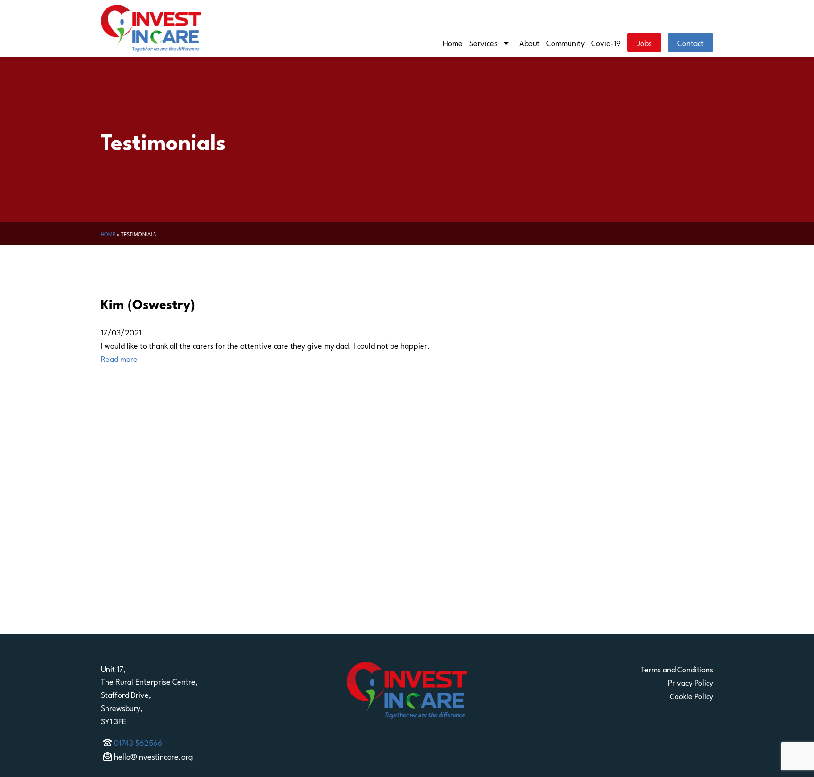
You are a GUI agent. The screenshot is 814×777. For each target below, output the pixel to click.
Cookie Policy (691, 695)
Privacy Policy (690, 681)
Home (453, 42)
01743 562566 (138, 742)
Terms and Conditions (677, 668)
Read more (119, 358)
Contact (690, 42)
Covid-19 (606, 42)
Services (483, 42)
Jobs (644, 42)
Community (565, 42)
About (529, 42)
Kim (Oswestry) (148, 303)
